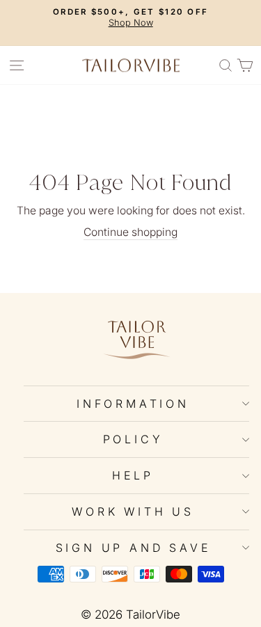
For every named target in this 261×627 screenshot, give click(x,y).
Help (132, 475)
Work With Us (133, 511)
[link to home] (131, 65)
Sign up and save (133, 548)
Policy (133, 439)
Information (133, 404)
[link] (136, 339)
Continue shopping (130, 232)
